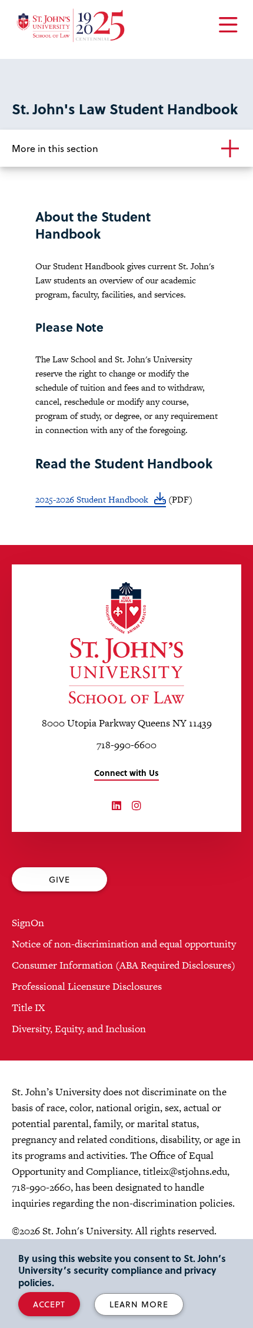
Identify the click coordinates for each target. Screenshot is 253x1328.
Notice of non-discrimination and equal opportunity (124, 944)
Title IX (28, 1007)
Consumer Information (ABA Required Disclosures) (123, 965)
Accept (49, 1304)
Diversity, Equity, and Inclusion (79, 1029)
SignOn (28, 923)
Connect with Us (126, 773)
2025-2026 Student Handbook (91, 499)
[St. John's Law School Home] (70, 25)
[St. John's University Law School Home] (126, 642)
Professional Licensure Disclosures (87, 986)
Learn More (138, 1304)
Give (59, 879)
